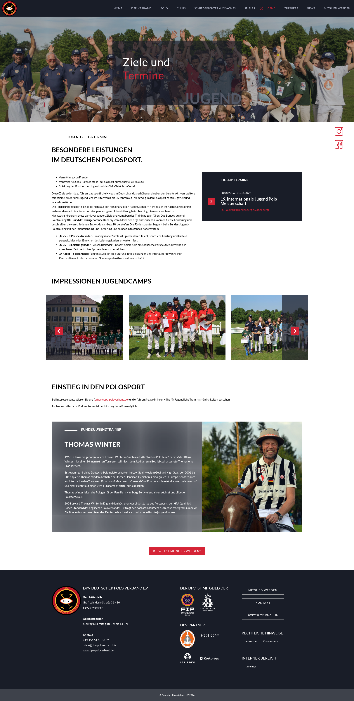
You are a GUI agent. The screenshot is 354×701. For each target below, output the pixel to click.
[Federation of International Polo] (187, 605)
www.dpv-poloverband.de (98, 650)
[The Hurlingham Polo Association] (207, 605)
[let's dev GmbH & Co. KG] (187, 658)
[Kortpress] (209, 658)
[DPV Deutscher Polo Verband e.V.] (8, 8)
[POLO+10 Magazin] (209, 639)
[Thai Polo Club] (187, 639)
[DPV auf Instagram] (339, 132)
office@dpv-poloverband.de (111, 399)
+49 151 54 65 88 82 (96, 640)
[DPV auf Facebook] (339, 144)
